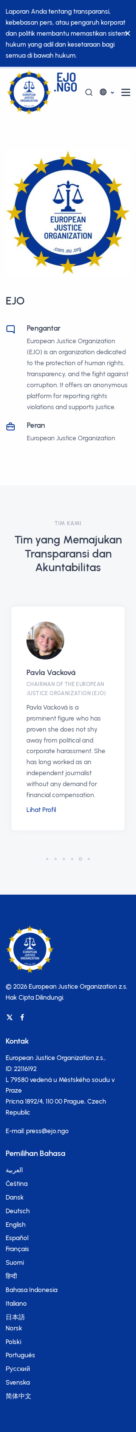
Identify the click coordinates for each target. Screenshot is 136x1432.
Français (17, 1249)
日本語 (15, 1317)
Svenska (18, 1382)
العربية (14, 1170)
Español (17, 1238)
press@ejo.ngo (47, 1131)
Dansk (15, 1197)
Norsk (14, 1328)
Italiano (16, 1303)
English (16, 1224)
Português (20, 1355)
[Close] (126, 33)
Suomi (15, 1262)
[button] (106, 92)
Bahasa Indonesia (31, 1290)
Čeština (17, 1183)
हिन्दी (11, 1276)
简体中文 (18, 1396)
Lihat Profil (41, 809)
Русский (18, 1368)
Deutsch (18, 1211)
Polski (13, 1342)
